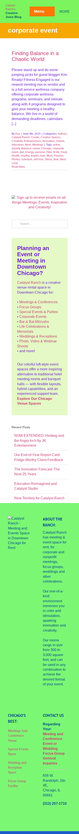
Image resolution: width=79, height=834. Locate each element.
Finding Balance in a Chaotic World (35, 56)
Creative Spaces (50, 137)
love (42, 155)
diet (22, 152)
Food (64, 152)
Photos (16, 159)
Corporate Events (33, 317)
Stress (48, 159)
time (56, 159)
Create (35, 137)
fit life (56, 152)
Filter (49, 152)
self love (38, 159)
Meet (28, 144)
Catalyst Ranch (21, 137)
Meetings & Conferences (38, 302)
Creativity (17, 141)
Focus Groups (30, 307)
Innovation (48, 141)
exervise (40, 152)
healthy (25, 155)
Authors (62, 133)
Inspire (60, 141)
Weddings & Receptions (38, 336)
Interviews (18, 144)
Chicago (46, 148)
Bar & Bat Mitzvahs (34, 322)
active (56, 144)
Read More (18, 166)
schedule (26, 159)
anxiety (16, 148)
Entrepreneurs (32, 141)
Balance (26, 148)
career (36, 148)
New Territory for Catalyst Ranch (39, 498)
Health (16, 155)
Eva (17, 133)
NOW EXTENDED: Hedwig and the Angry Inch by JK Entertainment (39, 440)
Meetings (37, 144)
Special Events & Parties (38, 312)
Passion (58, 155)
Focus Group (54, 753)
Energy (29, 152)
